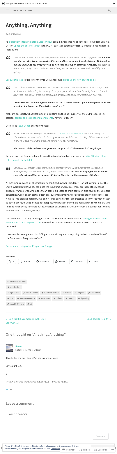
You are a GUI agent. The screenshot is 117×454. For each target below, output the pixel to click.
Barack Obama (32, 293)
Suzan (18, 346)
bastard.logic (23, 10)
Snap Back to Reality (99, 318)
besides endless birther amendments (34, 117)
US (31, 304)
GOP (12, 298)
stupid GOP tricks (17, 304)
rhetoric (71, 298)
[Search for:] (108, 10)
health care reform (27, 298)
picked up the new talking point (79, 79)
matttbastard (15, 287)
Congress (80, 293)
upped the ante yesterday (27, 45)
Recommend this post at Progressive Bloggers (30, 246)
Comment (100, 436)
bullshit (68, 293)
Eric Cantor (95, 293)
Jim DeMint (45, 298)
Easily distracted (14, 79)
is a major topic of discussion (69, 133)
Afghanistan (15, 293)
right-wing (85, 298)
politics (59, 298)
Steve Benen (24, 125)
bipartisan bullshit (51, 293)
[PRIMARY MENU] (7, 10)
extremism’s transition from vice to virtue (30, 41)
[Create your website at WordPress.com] (58, 3)
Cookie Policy (56, 448)
